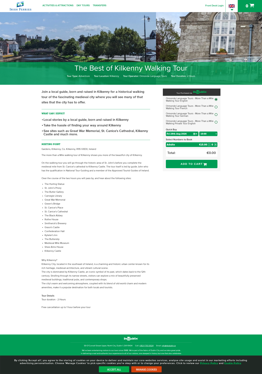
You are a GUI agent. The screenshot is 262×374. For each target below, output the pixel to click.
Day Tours (83, 5)
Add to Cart (192, 163)
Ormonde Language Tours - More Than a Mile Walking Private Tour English (189, 122)
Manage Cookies (146, 369)
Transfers (99, 5)
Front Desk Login (214, 5)
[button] (195, 134)
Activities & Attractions (58, 5)
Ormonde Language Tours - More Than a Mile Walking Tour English (189, 99)
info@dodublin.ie (169, 346)
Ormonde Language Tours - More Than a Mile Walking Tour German (189, 114)
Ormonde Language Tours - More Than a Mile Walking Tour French (189, 107)
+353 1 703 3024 (146, 346)
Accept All (114, 369)
